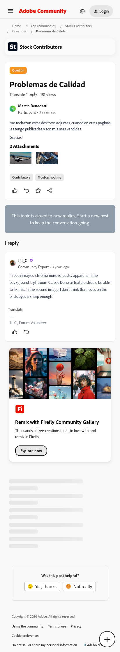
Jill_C (22, 260)
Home (16, 26)
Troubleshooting (49, 177)
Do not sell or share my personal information (44, 645)
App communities (43, 26)
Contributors (21, 177)
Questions (19, 31)
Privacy (76, 626)
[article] (60, 297)
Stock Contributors (78, 26)
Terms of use (57, 626)
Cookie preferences (25, 635)
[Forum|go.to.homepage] (43, 11)
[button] (10, 12)
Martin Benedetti (32, 105)
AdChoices (94, 645)
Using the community (27, 626)
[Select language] (82, 11)
